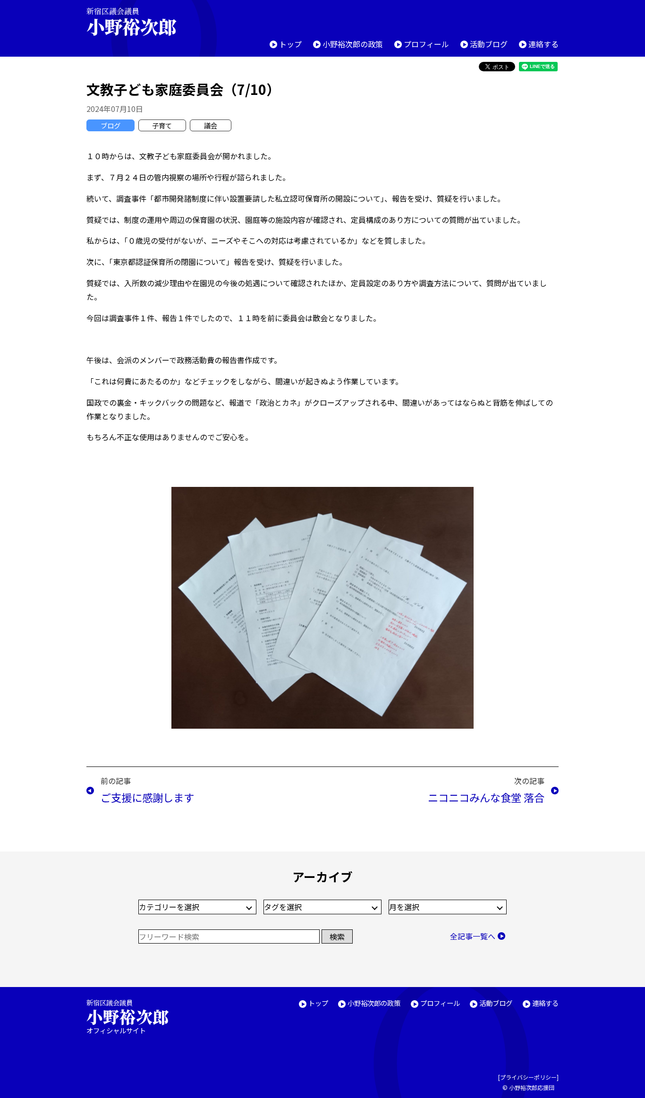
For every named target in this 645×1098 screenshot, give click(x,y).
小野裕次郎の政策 (352, 44)
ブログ (110, 125)
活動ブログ (489, 44)
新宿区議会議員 (131, 21)
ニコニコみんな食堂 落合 (486, 797)
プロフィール (426, 44)
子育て (162, 125)
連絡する (543, 44)
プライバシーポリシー (528, 1077)
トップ (290, 44)
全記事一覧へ (472, 936)
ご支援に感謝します (147, 797)
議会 (210, 125)
